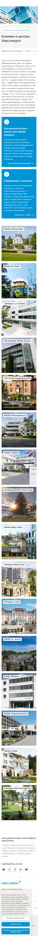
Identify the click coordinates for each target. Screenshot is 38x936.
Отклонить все (16, 924)
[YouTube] (26, 869)
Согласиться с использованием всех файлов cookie (15, 931)
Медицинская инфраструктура (12, 51)
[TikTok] (15, 869)
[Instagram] (4, 869)
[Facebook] (9, 869)
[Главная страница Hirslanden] (19, 882)
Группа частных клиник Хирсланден (16, 30)
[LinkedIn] (21, 869)
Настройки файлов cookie (16, 918)
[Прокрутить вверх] (20, 877)
